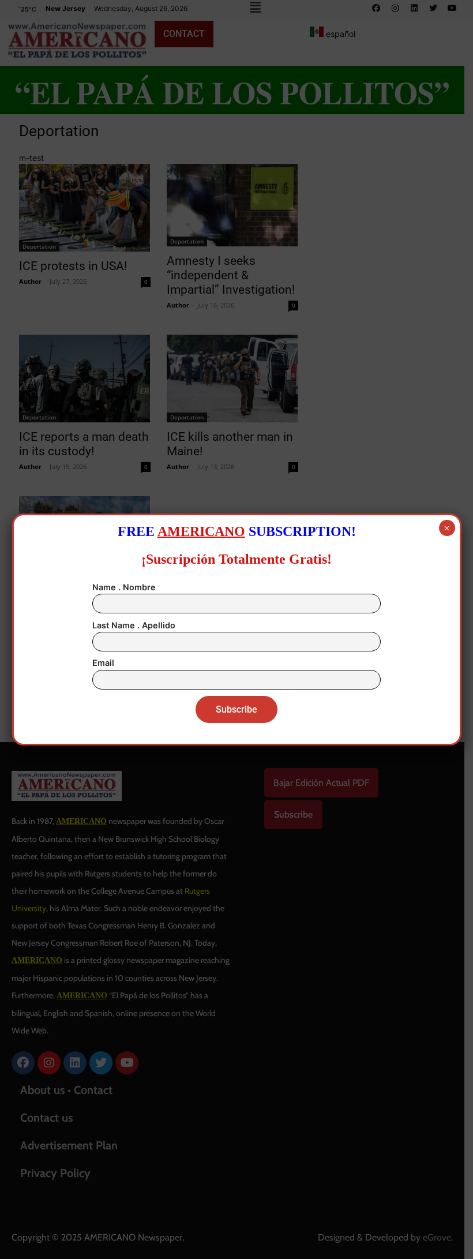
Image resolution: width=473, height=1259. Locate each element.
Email (103, 663)
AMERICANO (201, 531)
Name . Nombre (124, 587)
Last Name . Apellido (133, 625)
